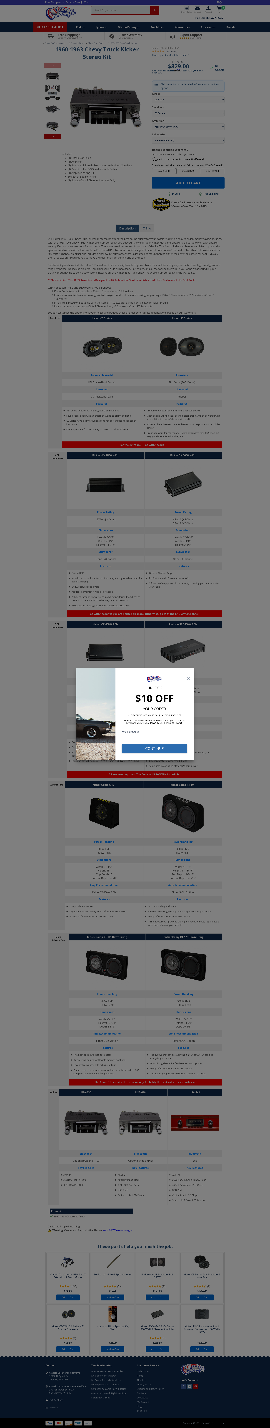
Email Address (130, 732)
